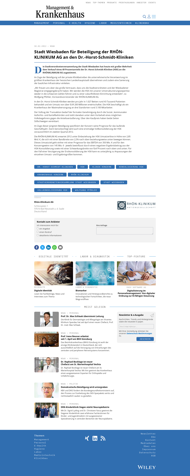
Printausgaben (127, 2)
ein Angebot (44, 228)
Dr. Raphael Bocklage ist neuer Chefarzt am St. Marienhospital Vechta (81, 363)
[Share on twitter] (42, 247)
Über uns (150, 446)
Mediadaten (148, 443)
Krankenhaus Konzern (50, 174)
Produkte (112, 2)
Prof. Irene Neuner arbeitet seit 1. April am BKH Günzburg (76, 337)
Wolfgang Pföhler (86, 190)
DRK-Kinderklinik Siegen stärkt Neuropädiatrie (85, 407)
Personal (59, 23)
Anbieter (141, 2)
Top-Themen (99, 2)
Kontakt (150, 440)
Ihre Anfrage (101, 225)
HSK (83, 167)
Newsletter (148, 433)
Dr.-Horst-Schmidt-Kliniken (55, 167)
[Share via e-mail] (60, 247)
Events (152, 2)
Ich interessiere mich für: (48, 225)
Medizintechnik (121, 23)
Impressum (149, 449)
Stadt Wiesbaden (114, 182)
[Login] (149, 16)
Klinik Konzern (101, 167)
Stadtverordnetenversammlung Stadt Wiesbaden (66, 182)
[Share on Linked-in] (48, 247)
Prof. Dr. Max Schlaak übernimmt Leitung (82, 316)
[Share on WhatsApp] (54, 247)
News (88, 2)
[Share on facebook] (36, 247)
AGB (153, 455)
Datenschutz (147, 452)
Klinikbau (142, 23)
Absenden (145, 339)
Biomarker (81, 290)
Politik (73, 384)
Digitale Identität (43, 290)
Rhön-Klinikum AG (44, 202)
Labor (103, 23)
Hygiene (90, 23)
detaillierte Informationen (50, 235)
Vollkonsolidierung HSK (52, 190)
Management (41, 23)
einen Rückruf (45, 232)
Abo (153, 437)
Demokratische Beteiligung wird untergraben (84, 387)
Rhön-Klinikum (80, 174)
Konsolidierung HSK (131, 167)
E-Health (75, 23)
